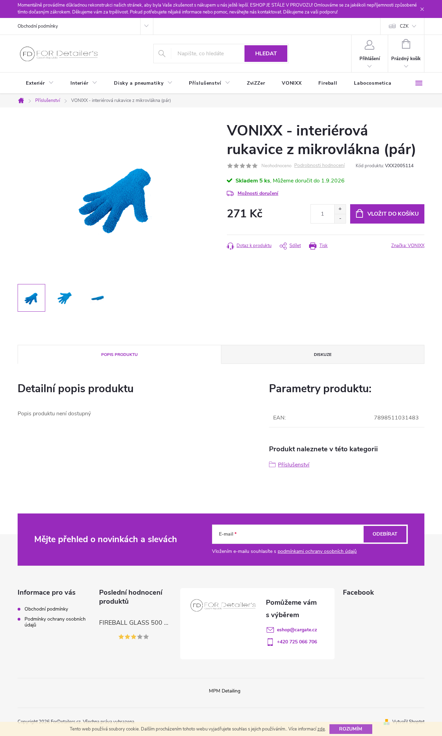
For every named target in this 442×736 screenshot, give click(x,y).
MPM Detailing (224, 691)
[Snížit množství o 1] (340, 218)
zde (321, 729)
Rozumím (350, 729)
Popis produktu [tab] (119, 354)
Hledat (266, 53)
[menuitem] (40, 83)
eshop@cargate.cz (297, 629)
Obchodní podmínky (38, 26)
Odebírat (385, 534)
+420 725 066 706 (297, 642)
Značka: (407, 246)
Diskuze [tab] (323, 354)
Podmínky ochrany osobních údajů (55, 622)
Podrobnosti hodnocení (319, 166)
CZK (404, 26)
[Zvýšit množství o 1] (340, 209)
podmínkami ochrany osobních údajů (317, 551)
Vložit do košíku (393, 214)
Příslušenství (293, 465)
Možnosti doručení (258, 193)
